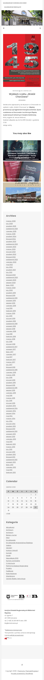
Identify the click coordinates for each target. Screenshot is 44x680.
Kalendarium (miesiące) (12, 7)
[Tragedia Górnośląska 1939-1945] (22, 171)
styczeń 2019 (10, 319)
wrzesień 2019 (11, 301)
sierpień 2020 (11, 283)
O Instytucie (10, 563)
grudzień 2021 (11, 270)
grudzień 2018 (11, 321)
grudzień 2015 (11, 383)
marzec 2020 (11, 288)
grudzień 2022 (11, 254)
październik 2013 (11, 431)
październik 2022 (12, 260)
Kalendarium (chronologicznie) (15, 3)
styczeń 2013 (10, 452)
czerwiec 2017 (11, 354)
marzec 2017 (10, 362)
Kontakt (9, 553)
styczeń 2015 (10, 403)
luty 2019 (9, 316)
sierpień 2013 (10, 437)
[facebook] (22, 665)
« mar (8, 513)
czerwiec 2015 (11, 393)
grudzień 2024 (11, 236)
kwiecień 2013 (11, 444)
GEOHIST (9, 548)
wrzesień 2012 (11, 462)
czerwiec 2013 (11, 439)
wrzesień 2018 (11, 326)
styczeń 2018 (10, 344)
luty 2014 (9, 421)
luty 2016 (9, 378)
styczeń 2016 (10, 380)
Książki (8, 556)
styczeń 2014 (10, 424)
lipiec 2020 (10, 285)
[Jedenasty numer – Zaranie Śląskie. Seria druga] (22, 192)
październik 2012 (11, 460)
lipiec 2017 (9, 352)
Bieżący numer (11, 535)
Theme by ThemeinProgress (28, 671)
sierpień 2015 (10, 390)
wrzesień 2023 (11, 247)
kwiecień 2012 (11, 473)
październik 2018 (11, 324)
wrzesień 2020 (11, 280)
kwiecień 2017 (11, 360)
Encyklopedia (10, 540)
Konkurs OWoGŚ (12, 550)
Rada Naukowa (11, 574)
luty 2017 (9, 365)
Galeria (8, 545)
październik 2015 (11, 388)
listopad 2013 (10, 429)
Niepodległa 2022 (12, 558)
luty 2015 (9, 401)
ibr (19, 91)
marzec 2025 (10, 234)
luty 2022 (9, 267)
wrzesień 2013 (11, 434)
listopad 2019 (10, 295)
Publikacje (9, 571)
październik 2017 (11, 347)
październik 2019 (11, 298)
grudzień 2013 (11, 426)
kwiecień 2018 (11, 337)
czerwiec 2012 (11, 467)
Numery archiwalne (13, 561)
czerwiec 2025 (11, 231)
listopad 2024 (11, 239)
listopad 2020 (11, 275)
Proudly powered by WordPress (22, 674)
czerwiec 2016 (11, 372)
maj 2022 (9, 265)
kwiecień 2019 (11, 311)
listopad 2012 (10, 457)
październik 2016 (11, 370)
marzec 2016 (10, 375)
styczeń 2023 (11, 252)
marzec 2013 (10, 447)
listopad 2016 (10, 367)
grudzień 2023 (11, 242)
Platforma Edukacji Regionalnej (17, 566)
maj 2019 (9, 308)
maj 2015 (9, 396)
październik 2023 (12, 244)
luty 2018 (9, 342)
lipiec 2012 (9, 465)
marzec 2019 (10, 313)
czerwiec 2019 (11, 306)
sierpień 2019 (10, 303)
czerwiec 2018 (11, 331)
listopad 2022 (11, 257)
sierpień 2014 (10, 413)
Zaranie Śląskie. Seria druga (15, 579)
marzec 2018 (10, 339)
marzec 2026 (11, 221)
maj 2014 (9, 416)
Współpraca (10, 576)
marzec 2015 (10, 398)
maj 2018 (9, 334)
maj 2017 (9, 357)
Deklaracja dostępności (13, 630)
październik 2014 (11, 408)
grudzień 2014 (11, 406)
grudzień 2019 (11, 293)
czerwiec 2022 (11, 262)
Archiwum (9, 530)
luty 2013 (9, 449)
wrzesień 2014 (11, 411)
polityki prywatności (17, 635)
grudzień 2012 (11, 455)
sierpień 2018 (10, 329)
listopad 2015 (10, 385)
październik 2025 (12, 229)
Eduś (7, 538)
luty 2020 (9, 290)
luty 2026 (9, 224)
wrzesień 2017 (11, 349)
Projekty (9, 568)
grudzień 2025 (11, 226)
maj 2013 (9, 442)
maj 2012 (9, 470)
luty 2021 (9, 272)
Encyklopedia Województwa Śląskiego (19, 543)
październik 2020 (12, 277)
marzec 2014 (10, 419)
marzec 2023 (10, 249)
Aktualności (22, 100)
